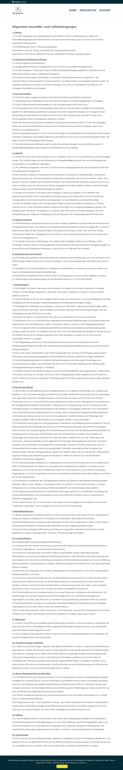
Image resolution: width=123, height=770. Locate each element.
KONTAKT (105, 10)
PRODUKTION (88, 10)
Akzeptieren (62, 766)
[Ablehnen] (120, 763)
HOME (73, 10)
